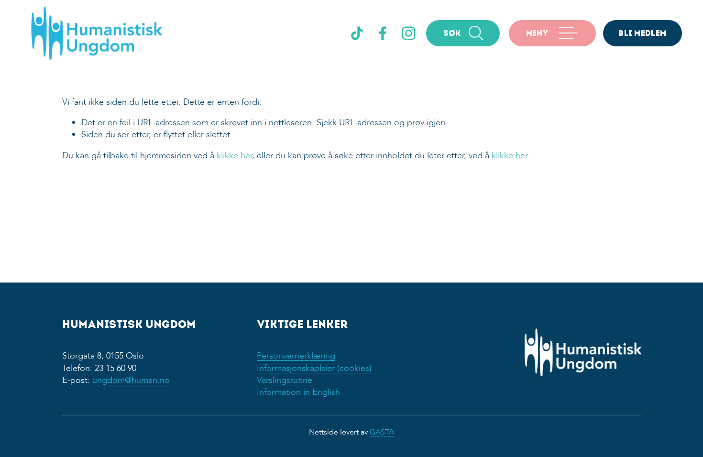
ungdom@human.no (131, 380)
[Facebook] (382, 33)
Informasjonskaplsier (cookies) (314, 368)
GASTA (382, 432)
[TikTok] (357, 33)
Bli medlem (642, 34)
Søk (452, 34)
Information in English (298, 392)
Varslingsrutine (284, 380)
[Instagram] (408, 33)
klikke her (234, 156)
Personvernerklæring (296, 356)
